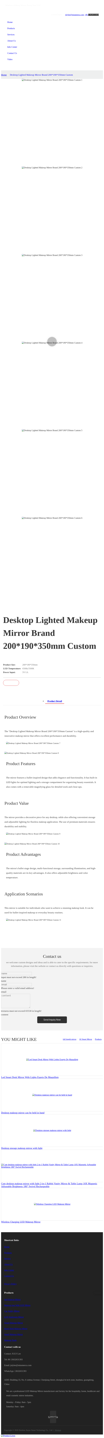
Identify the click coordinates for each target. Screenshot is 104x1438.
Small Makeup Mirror (13, 1334)
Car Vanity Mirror (12, 1311)
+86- (86, 15)
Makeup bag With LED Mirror (17, 1305)
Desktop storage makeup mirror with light (21, 1148)
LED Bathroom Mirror (14, 1317)
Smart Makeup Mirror (13, 1323)
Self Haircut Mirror (12, 1299)
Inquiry (11, 683)
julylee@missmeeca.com (74, 15)
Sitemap (57, 1430)
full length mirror (69, 1039)
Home (4, 75)
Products (98, 1039)
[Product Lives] (8, 1435)
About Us (8, 1264)
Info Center (9, 1270)
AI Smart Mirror (85, 1039)
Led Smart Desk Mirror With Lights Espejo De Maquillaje (30, 1077)
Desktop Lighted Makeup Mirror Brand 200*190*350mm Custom (41, 75)
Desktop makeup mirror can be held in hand (22, 1112)
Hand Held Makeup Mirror (15, 1328)
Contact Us (9, 1276)
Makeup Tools (10, 1340)
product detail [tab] (54, 701)
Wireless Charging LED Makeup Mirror (20, 1221)
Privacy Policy (10, 1284)
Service (7, 1258)
